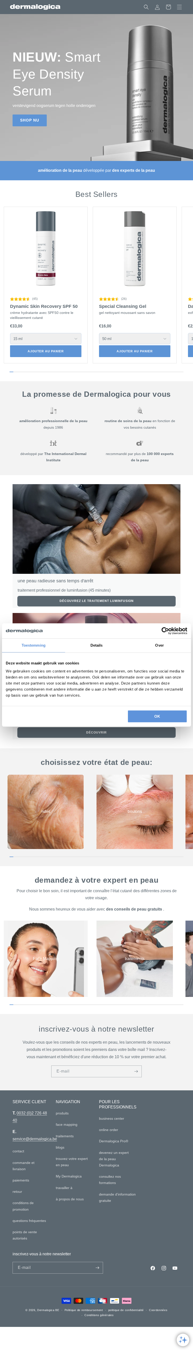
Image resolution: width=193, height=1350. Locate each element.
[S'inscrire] (135, 1071)
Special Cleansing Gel (122, 306)
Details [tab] (96, 645)
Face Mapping (46, 959)
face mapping (66, 1124)
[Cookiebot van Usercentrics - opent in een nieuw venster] (165, 631)
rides (45, 811)
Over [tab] (159, 645)
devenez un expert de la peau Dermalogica (114, 1159)
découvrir (96, 732)
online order (108, 1130)
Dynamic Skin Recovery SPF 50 (44, 306)
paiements (21, 1180)
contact (18, 1151)
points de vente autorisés (25, 1235)
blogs (60, 1147)
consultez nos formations (110, 1179)
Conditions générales (99, 1315)
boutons (135, 811)
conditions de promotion (23, 1206)
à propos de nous (70, 1199)
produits (62, 1113)
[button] (179, 7)
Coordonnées (158, 1310)
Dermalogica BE (48, 1310)
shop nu (29, 120)
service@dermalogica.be (35, 1139)
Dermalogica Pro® (113, 1141)
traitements (134, 959)
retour (17, 1192)
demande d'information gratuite (117, 1197)
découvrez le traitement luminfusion (97, 601)
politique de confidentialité (126, 1310)
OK (157, 716)
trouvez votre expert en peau (72, 1162)
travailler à (64, 1188)
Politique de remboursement (84, 1310)
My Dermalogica (69, 1176)
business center (111, 1118)
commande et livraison (23, 1166)
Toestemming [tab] (33, 645)
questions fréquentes (29, 1221)
